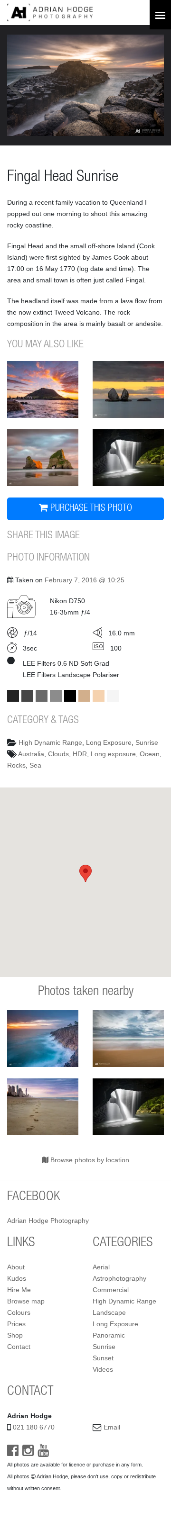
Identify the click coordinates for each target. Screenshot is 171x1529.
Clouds (58, 754)
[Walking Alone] (42, 1106)
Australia (31, 754)
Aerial (101, 1267)
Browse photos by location (88, 1160)
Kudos (16, 1278)
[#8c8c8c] (56, 696)
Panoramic (109, 1335)
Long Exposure (109, 742)
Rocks (16, 765)
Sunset (103, 1358)
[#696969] (42, 696)
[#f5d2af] (98, 696)
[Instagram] (28, 1453)
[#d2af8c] (84, 696)
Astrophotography (119, 1278)
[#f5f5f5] (113, 696)
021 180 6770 (34, 1427)
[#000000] (70, 696)
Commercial (111, 1290)
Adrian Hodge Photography (48, 1220)
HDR (80, 754)
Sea (35, 765)
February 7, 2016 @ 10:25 (84, 580)
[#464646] (27, 696)
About (16, 1267)
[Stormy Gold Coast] (128, 1038)
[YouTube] (43, 1453)
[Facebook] (13, 1453)
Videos (103, 1369)
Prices (16, 1324)
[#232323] (13, 696)
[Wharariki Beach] (42, 457)
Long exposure (113, 754)
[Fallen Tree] (128, 457)
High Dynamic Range (50, 742)
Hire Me (19, 1290)
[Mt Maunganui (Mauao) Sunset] (42, 389)
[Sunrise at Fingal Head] (42, 1038)
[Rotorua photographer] (50, 12)
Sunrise (146, 742)
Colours (18, 1312)
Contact (18, 1346)
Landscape (109, 1312)
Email (112, 1427)
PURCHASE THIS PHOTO (90, 509)
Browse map (26, 1301)
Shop (15, 1335)
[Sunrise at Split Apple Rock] (128, 389)
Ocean (150, 754)
